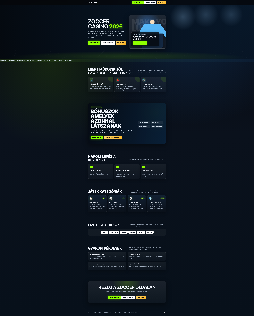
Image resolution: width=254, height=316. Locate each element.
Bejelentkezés (150, 2)
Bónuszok (161, 2)
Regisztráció (138, 2)
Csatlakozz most (139, 43)
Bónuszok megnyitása (113, 137)
